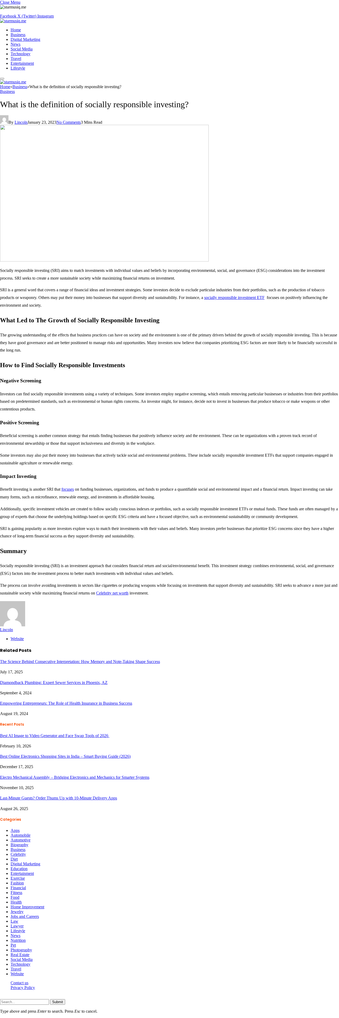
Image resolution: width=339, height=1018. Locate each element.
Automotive (20, 840)
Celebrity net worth (112, 593)
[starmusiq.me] (13, 21)
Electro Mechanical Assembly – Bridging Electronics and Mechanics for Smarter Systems (74, 777)
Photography (21, 950)
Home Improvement (27, 907)
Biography (19, 844)
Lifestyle (18, 68)
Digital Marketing (25, 39)
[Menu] (2, 78)
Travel (16, 58)
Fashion (17, 883)
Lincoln (21, 122)
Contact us (19, 983)
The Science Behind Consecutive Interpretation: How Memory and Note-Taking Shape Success (80, 661)
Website (17, 974)
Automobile (20, 835)
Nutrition (18, 940)
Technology (20, 54)
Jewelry (17, 911)
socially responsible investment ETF (234, 297)
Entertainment (22, 63)
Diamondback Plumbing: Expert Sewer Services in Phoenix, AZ (54, 682)
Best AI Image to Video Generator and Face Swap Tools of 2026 (54, 735)
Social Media (22, 49)
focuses (67, 489)
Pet (13, 945)
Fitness (16, 892)
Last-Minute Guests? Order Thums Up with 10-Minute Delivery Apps (58, 798)
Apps (15, 830)
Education (19, 868)
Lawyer (17, 926)
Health (16, 902)
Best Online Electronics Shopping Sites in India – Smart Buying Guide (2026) (65, 756)
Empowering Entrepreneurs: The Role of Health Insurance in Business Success (66, 703)
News (15, 44)
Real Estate (20, 954)
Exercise (18, 878)
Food (15, 897)
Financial (18, 888)
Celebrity (18, 854)
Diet (14, 859)
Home (16, 30)
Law (14, 921)
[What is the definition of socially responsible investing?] (104, 260)
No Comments (68, 122)
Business (18, 34)
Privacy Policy (23, 987)
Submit (57, 1002)
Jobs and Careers (25, 916)
